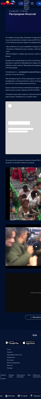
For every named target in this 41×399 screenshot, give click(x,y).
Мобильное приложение (37, 375)
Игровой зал (11, 357)
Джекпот (9, 365)
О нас (9, 349)
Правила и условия (3, 375)
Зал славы (10, 360)
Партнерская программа (21, 375)
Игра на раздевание (13, 362)
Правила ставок (11, 375)
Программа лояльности (14, 355)
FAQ (29, 375)
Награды (10, 368)
